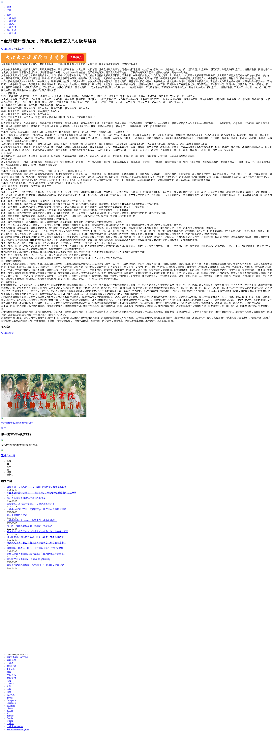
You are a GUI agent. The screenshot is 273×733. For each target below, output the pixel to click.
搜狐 (9, 681)
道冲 (21, 48)
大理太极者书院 (15, 726)
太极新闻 (11, 21)
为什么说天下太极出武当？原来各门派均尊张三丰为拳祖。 (36, 554)
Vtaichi (10, 721)
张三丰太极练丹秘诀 (17, 515)
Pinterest (11, 708)
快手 (9, 689)
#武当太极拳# (8, 48)
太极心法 (11, 24)
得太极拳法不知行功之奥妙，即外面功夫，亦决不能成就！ (36, 537)
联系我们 (11, 666)
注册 (9, 10)
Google (10, 683)
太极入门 (11, 27)
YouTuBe (11, 695)
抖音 (9, 692)
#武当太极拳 (7, 332)
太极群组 (11, 33)
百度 (9, 672)
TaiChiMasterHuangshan (18, 729)
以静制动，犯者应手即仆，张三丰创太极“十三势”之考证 (35, 548)
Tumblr (10, 715)
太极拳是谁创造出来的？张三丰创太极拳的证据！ (32, 520)
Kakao (10, 710)
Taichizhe (11, 669)
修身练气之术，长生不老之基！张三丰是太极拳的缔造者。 (36, 542)
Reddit (10, 718)
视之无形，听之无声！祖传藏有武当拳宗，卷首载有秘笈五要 (37, 531)
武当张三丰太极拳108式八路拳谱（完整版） (29, 559)
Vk (8, 713)
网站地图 (11, 660)
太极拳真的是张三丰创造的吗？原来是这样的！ (31, 504)
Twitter (10, 698)
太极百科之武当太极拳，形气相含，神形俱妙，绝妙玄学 (35, 565)
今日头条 (11, 675)
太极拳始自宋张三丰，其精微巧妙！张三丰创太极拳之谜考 (36, 509)
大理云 (10, 723)
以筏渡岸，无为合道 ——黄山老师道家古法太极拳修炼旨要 (37, 487)
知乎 (9, 686)
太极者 (10, 663)
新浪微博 (11, 678)
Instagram (11, 700)
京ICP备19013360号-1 (17, 657)
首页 (9, 15)
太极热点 (11, 18)
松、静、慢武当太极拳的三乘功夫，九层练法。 (31, 526)
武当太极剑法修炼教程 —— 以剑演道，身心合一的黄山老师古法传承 (41, 492)
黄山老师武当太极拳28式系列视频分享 (26, 498)
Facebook (11, 703)
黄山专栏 (11, 30)
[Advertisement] (136, 354)
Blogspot (11, 705)
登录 (9, 7)
